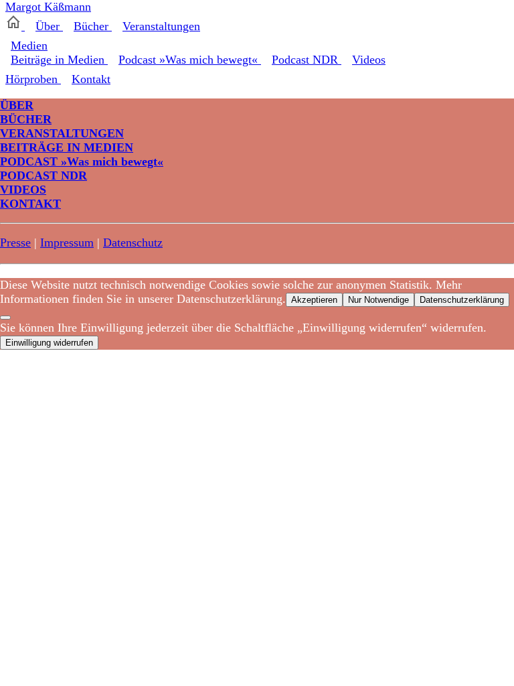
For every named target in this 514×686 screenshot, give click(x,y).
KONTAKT (30, 203)
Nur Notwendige (378, 300)
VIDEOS (23, 189)
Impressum (67, 242)
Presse (15, 242)
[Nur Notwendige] (5, 318)
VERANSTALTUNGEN (62, 133)
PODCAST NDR (43, 175)
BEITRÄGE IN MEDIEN (66, 147)
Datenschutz (133, 242)
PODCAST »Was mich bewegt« (81, 161)
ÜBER (16, 105)
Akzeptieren (314, 300)
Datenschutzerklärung (462, 300)
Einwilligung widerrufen (49, 343)
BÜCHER (26, 119)
